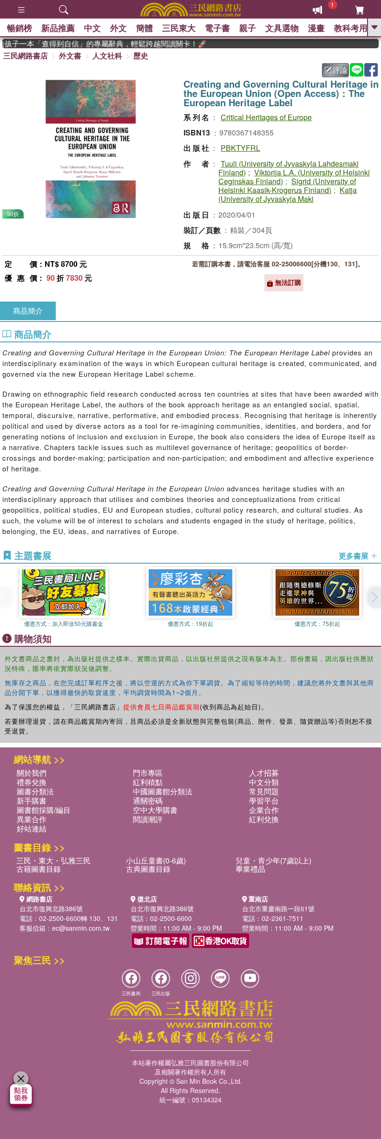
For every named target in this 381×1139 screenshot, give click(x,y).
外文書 (70, 55)
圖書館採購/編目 (44, 809)
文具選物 (282, 28)
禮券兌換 (31, 782)
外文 (118, 28)
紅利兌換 (264, 819)
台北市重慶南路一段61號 (278, 908)
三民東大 (179, 28)
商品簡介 (28, 310)
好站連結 (31, 828)
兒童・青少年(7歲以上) (273, 860)
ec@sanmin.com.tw (81, 928)
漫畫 (316, 28)
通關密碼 (148, 800)
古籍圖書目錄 (38, 868)
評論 (340, 69)
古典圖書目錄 (148, 868)
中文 (92, 28)
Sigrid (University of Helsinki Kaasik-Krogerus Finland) (287, 185)
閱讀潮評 (148, 819)
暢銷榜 (19, 28)
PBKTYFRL (240, 147)
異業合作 (31, 819)
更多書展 (354, 555)
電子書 (217, 28)
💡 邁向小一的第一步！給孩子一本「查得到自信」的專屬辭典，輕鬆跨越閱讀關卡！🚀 (97, 43)
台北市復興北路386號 (51, 908)
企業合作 (264, 809)
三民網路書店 (25, 55)
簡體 (144, 28)
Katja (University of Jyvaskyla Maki (287, 194)
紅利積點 (148, 782)
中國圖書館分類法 (162, 791)
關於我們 (31, 772)
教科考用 (351, 28)
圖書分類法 (35, 791)
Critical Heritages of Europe (266, 117)
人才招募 (264, 772)
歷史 (140, 55)
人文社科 (107, 55)
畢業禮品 (250, 868)
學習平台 (264, 800)
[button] (374, 597)
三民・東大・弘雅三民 (53, 860)
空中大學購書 (155, 809)
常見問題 (264, 791)
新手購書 (31, 800)
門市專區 (148, 772)
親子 (247, 28)
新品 (58, 28)
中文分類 (264, 782)
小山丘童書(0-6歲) (156, 860)
